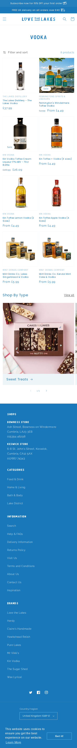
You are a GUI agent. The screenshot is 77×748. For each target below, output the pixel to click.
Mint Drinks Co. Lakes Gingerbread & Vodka (15, 275)
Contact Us (14, 582)
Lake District (15, 503)
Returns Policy (16, 550)
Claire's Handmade (19, 628)
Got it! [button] (59, 736)
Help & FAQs (15, 534)
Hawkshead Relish (18, 636)
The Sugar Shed (17, 669)
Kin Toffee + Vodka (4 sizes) (55, 159)
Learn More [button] (13, 742)
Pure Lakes (14, 645)
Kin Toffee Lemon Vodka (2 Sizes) (18, 219)
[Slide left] (31, 391)
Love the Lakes (16, 612)
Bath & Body (15, 495)
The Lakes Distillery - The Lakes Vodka (17, 102)
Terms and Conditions (21, 566)
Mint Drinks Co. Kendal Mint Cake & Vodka (55, 275)
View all (69, 295)
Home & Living (16, 487)
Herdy (11, 620)
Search (11, 525)
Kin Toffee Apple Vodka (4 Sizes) (54, 219)
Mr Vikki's (13, 653)
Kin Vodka (13, 661)
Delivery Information (20, 542)
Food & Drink (15, 479)
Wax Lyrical (14, 677)
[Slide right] (46, 391)
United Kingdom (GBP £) (36, 716)
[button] (4, 19)
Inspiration (13, 590)
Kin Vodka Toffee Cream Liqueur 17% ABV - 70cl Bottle (17, 162)
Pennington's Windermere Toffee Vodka (54, 104)
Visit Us (12, 558)
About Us (13, 574)
